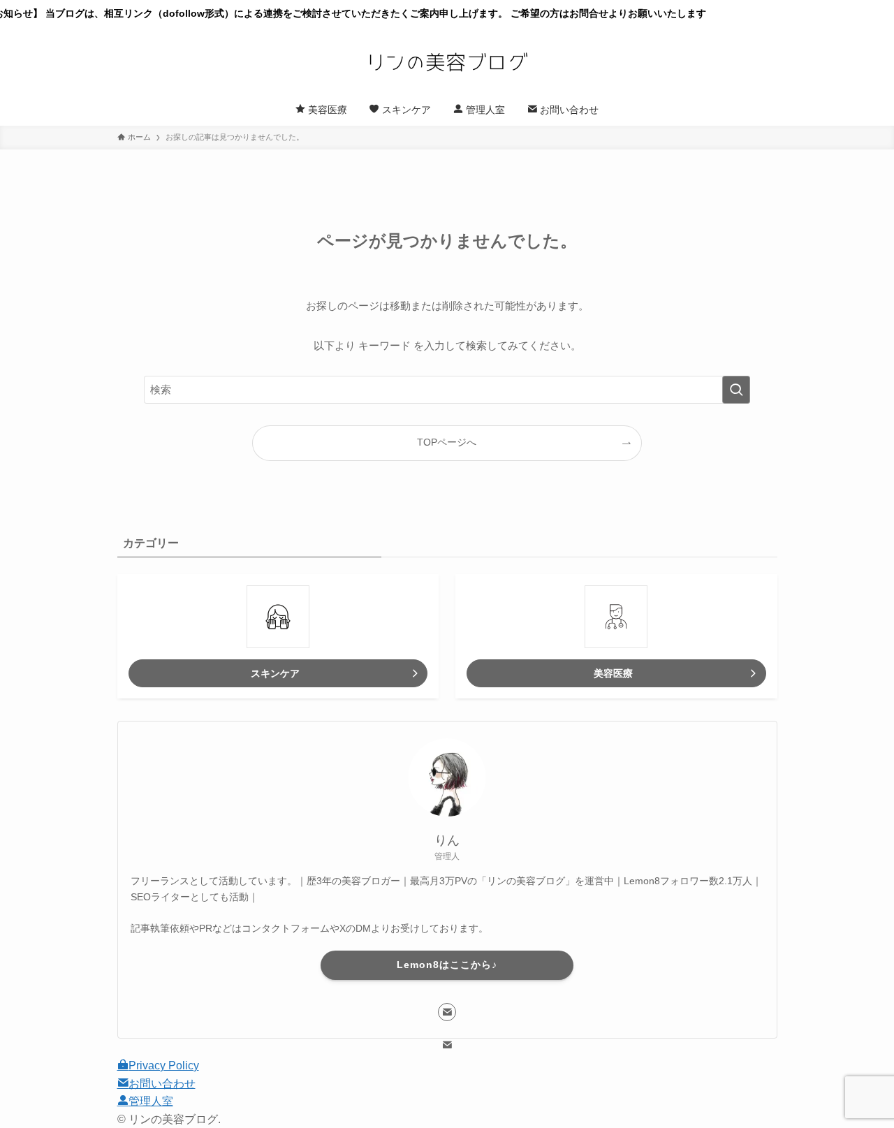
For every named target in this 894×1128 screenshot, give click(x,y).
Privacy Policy (164, 1065)
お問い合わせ (162, 1084)
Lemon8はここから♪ (447, 964)
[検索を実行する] (736, 390)
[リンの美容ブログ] (447, 62)
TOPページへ (446, 442)
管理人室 (151, 1101)
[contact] (447, 1012)
